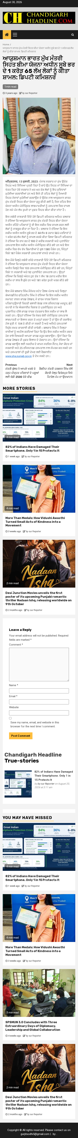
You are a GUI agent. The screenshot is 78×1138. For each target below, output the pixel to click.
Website (14, 707)
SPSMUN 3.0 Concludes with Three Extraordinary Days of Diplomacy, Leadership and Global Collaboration (32, 1025)
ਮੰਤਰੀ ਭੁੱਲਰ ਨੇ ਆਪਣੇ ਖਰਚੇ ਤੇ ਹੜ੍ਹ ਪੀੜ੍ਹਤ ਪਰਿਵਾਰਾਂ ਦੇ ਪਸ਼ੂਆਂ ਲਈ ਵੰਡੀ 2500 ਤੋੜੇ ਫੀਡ (22, 371)
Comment (16, 644)
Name (13, 685)
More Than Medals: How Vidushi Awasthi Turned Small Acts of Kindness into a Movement (35, 521)
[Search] (72, 34)
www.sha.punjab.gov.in (18, 356)
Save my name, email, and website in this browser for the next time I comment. (35, 724)
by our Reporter (29, 93)
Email (13, 696)
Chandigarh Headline (33, 755)
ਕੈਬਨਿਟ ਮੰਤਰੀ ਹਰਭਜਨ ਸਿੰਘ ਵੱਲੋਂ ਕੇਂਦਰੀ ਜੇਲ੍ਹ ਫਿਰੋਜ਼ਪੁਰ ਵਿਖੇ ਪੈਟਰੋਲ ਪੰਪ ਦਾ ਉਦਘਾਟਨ (56, 371)
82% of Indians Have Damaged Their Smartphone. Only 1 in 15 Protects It (32, 448)
